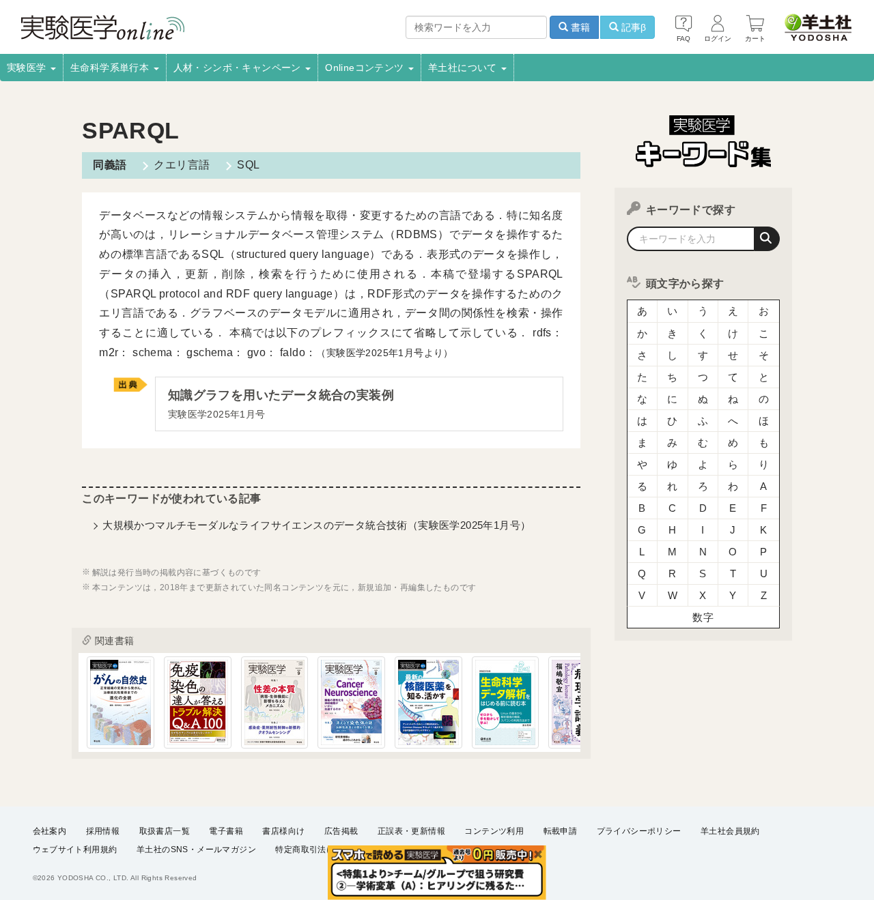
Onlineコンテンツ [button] (366, 67)
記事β (632, 27)
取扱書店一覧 (164, 831)
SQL (248, 165)
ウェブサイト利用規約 (75, 849)
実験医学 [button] (28, 67)
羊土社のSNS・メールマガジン (196, 849)
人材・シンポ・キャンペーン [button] (239, 67)
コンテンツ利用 (494, 831)
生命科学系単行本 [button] (111, 67)
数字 (703, 617)
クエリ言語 (182, 165)
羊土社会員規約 (730, 831)
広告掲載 (341, 831)
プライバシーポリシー (639, 831)
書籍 (579, 27)
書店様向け (283, 831)
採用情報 (103, 831)
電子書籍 (226, 831)
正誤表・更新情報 (411, 831)
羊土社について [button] (464, 67)
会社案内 (50, 831)
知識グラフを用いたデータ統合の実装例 (281, 404)
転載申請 (561, 831)
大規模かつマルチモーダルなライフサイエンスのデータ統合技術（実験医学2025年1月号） (316, 525)
